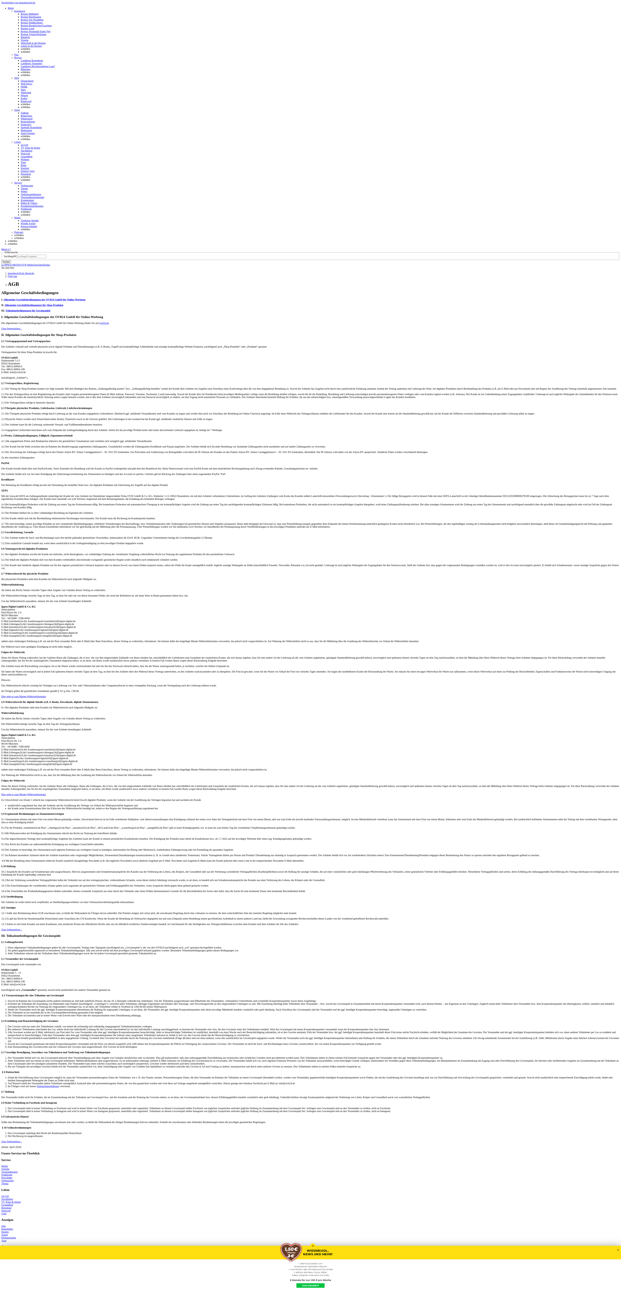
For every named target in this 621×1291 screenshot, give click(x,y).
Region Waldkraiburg (32, 22)
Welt (16, 78)
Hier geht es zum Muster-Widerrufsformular (23, 696)
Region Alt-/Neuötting (32, 19)
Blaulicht (25, 37)
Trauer (4, 1234)
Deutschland (27, 81)
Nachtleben (26, 150)
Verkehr (5, 1169)
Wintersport (27, 118)
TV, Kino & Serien (30, 147)
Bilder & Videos (29, 203)
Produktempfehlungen (32, 206)
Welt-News (26, 83)
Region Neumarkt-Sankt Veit (35, 31)
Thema (24, 188)
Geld (3, 1213)
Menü (4, 249)
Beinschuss (26, 115)
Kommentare (27, 200)
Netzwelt (25, 153)
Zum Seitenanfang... (11, 328)
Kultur (24, 98)
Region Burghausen (31, 17)
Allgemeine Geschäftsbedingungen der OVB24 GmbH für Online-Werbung (44, 299)
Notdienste (26, 209)
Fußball (24, 113)
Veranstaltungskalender (32, 197)
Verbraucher (27, 185)
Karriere (25, 168)
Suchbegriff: (10, 256)
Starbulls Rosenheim (31, 127)
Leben (17, 142)
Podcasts (18, 232)
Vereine (24, 40)
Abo (36, 265)
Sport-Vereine (28, 133)
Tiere (23, 162)
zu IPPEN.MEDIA (11, 265)
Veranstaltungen (9, 1172)
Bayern (18, 57)
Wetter (24, 191)
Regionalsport (28, 121)
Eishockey (26, 124)
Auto (3, 1240)
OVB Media (27, 265)
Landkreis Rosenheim (32, 60)
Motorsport (26, 130)
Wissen (24, 95)
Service (18, 182)
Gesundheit (26, 156)
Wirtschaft (26, 92)
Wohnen (25, 159)
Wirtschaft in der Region (33, 43)
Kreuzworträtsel (29, 226)
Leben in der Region (31, 46)
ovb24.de (104, 323)
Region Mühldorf (29, 14)
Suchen (6, 262)
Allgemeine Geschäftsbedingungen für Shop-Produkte (33, 305)
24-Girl (24, 145)
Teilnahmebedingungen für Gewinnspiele (27, 310)
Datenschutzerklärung (48, 1086)
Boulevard (26, 101)
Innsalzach (19, 11)
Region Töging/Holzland (33, 34)
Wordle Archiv (28, 223)
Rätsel (17, 217)
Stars (23, 89)
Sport (17, 110)
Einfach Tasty (28, 171)
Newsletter (6, 1177)
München (25, 69)
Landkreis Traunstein (31, 63)
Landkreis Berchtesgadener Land (37, 66)
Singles (46, 265)
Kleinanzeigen (8, 1237)
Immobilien (7, 1229)
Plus (16, 54)
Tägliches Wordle (30, 220)
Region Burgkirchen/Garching (36, 25)
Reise (23, 165)
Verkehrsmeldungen (31, 194)
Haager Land (27, 28)
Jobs (40, 265)
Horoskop (26, 174)
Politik (24, 86)
